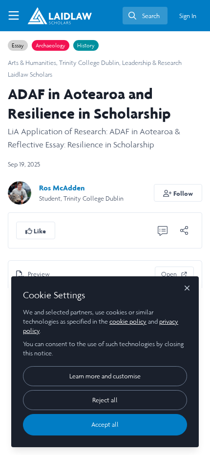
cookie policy (128, 321)
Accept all (105, 424)
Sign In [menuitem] (187, 16)
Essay (18, 45)
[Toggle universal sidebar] (13, 15)
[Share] (184, 230)
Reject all (105, 400)
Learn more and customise (105, 376)
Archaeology (50, 45)
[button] (178, 193)
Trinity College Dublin (89, 63)
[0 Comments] (162, 230)
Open (169, 274)
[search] (145, 15)
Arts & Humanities (32, 63)
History (86, 45)
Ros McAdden (61, 187)
